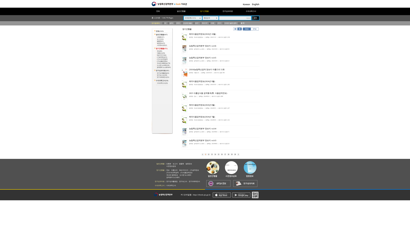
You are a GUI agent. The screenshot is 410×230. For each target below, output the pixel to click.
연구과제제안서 (163, 77)
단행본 (160, 37)
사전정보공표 (162, 45)
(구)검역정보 (162, 57)
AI (165, 23)
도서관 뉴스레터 (163, 65)
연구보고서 (162, 75)
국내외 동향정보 (163, 63)
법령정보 (161, 43)
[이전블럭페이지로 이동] (202, 154)
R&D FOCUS (161, 55)
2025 (219, 23)
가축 (212, 23)
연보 (159, 51)
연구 (196, 23)
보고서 (160, 39)
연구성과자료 (228, 11)
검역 (171, 23)
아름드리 (161, 53)
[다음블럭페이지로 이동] (238, 154)
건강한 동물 (187, 23)
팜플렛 (160, 41)
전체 (158, 11)
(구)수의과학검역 (162, 59)
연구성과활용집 (163, 73)
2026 (178, 23)
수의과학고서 (251, 11)
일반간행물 (181, 11)
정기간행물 (204, 11)
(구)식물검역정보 (162, 61)
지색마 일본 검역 (230, 23)
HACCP (204, 23)
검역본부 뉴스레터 (164, 67)
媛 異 (243, 23)
